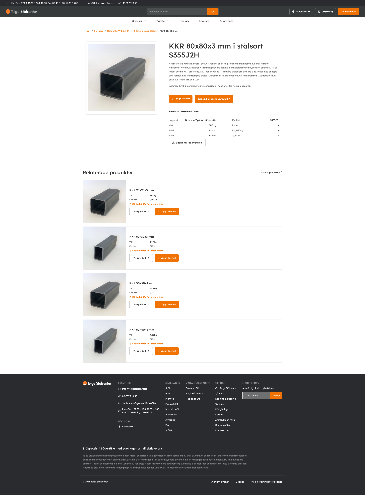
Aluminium (171, 414)
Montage (184, 21)
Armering (170, 419)
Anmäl (276, 395)
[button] (212, 11)
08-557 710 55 (129, 396)
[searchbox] (177, 11)
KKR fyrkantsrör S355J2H (145, 31)
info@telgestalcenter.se (100, 3)
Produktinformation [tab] (184, 111)
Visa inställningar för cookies (266, 481)
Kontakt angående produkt (213, 98)
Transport (220, 404)
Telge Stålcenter (194, 393)
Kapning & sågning (225, 398)
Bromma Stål (193, 388)
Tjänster (161, 21)
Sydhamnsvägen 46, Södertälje (139, 403)
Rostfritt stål (172, 409)
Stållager (137, 21)
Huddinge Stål (193, 398)
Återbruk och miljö (225, 419)
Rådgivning (221, 409)
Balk (167, 393)
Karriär (219, 414)
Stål (167, 388)
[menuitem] (290, 11)
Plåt (167, 425)
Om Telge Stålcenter (226, 388)
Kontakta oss (222, 430)
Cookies (240, 481)
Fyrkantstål (171, 404)
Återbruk (228, 21)
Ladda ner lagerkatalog (189, 142)
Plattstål (169, 398)
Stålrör (169, 430)
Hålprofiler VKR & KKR (118, 31)
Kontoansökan (223, 425)
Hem (88, 31)
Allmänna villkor (220, 481)
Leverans (204, 21)
